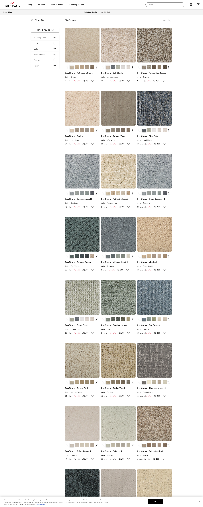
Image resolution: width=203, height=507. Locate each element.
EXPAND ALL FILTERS (45, 30)
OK (155, 501)
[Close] (199, 501)
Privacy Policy (40, 504)
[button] (45, 38)
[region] (101, 502)
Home (5, 12)
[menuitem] (164, 4)
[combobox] (164, 4)
